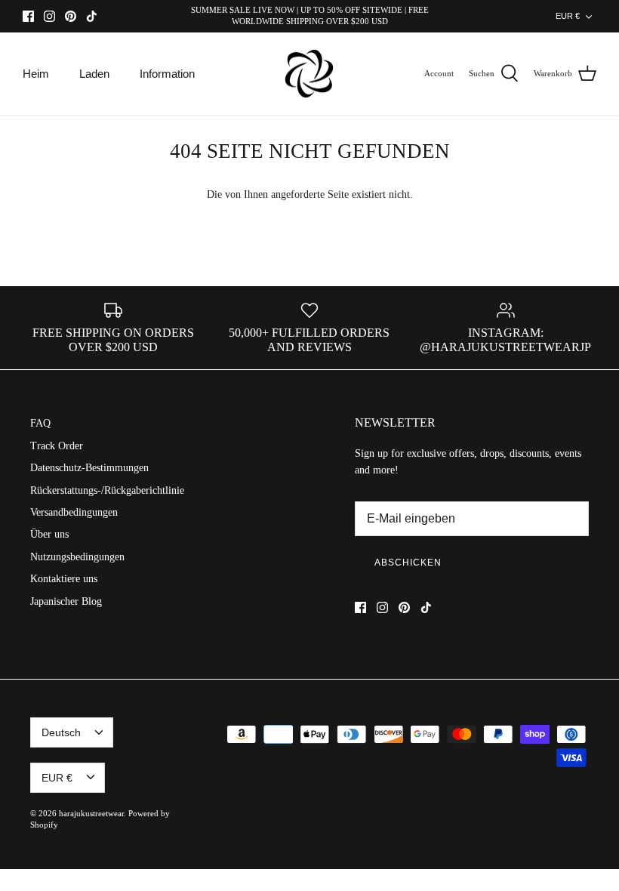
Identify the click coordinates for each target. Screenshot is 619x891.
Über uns (49, 534)
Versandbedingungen (74, 512)
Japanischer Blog (66, 601)
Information (167, 73)
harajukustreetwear (91, 813)
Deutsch (61, 732)
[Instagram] (49, 16)
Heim (36, 73)
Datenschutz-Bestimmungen (89, 467)
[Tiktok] (91, 16)
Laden (94, 73)
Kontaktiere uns (63, 578)
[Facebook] (28, 16)
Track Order (56, 446)
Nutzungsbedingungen (77, 557)
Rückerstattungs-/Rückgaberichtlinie (107, 490)
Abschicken (408, 562)
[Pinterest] (70, 16)
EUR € (568, 15)
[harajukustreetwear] (309, 74)
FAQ (40, 423)
